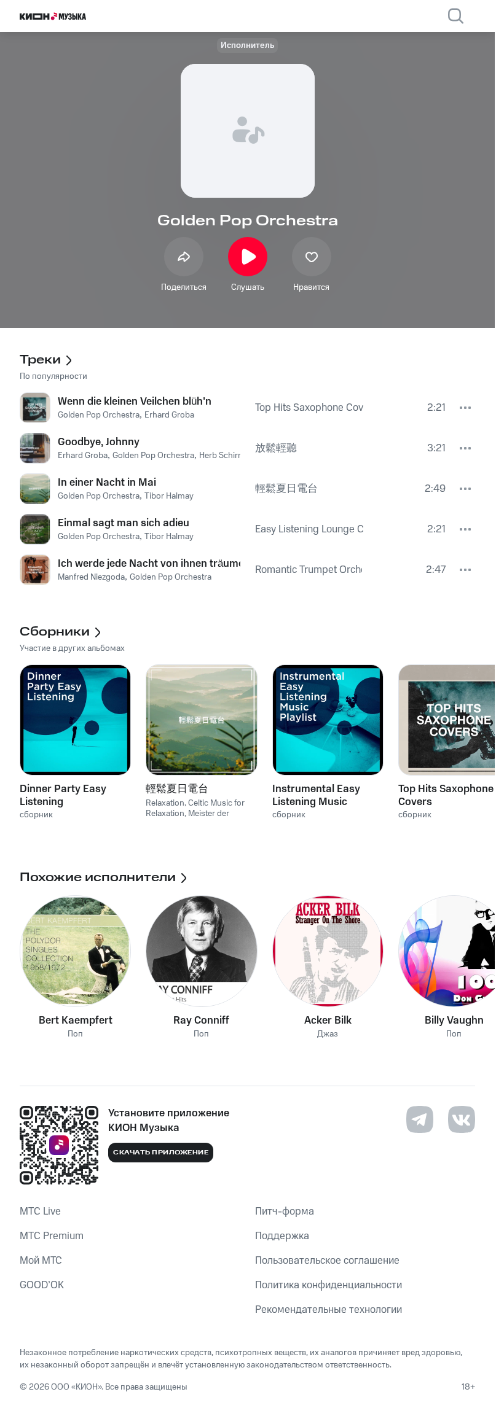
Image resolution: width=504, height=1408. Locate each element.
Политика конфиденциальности (328, 1285)
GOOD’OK (42, 1285)
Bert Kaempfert (75, 1020)
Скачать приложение (160, 1152)
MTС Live (40, 1211)
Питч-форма (284, 1211)
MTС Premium (52, 1236)
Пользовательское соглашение (327, 1260)
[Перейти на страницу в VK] (461, 1119)
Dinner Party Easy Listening (63, 795)
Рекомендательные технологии (328, 1309)
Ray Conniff (201, 1020)
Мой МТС (41, 1260)
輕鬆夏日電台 (177, 789)
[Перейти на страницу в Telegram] (419, 1119)
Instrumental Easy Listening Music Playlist (316, 795)
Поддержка (282, 1236)
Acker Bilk (328, 1020)
